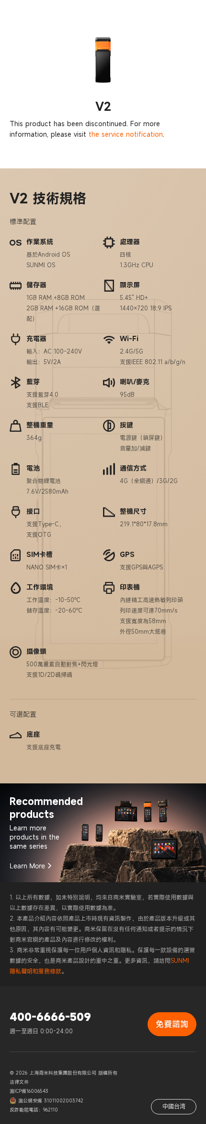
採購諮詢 (176, 35)
